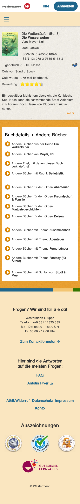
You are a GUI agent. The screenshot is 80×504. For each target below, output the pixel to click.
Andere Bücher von (33, 154)
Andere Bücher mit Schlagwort (39, 272)
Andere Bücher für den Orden (40, 187)
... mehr (69, 113)
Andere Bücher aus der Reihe (35, 144)
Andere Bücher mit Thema (41, 230)
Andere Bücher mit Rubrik (37, 173)
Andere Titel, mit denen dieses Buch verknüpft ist (37, 163)
